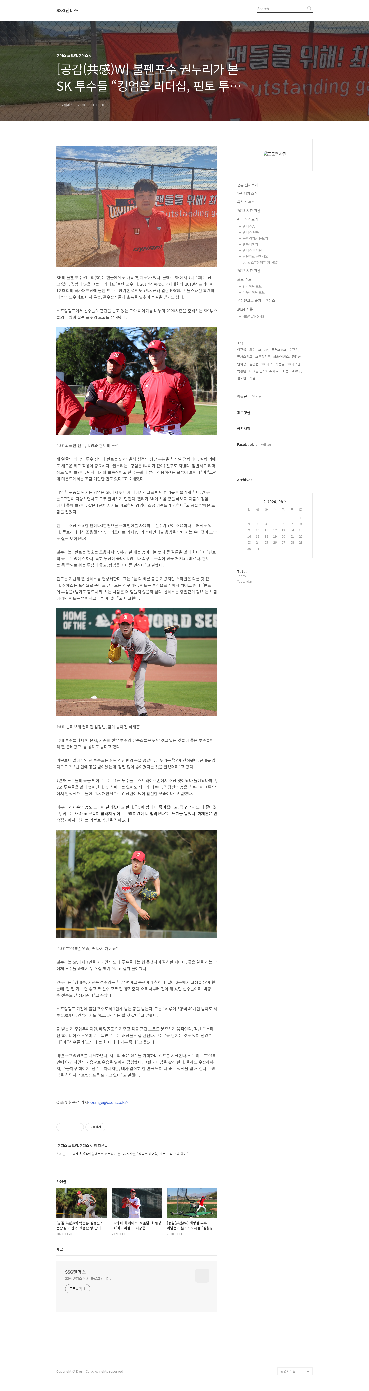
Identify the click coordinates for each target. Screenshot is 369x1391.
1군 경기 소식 (247, 193)
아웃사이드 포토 (254, 292)
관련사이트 (288, 1371)
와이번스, (255, 349)
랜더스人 (249, 226)
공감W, (297, 356)
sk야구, (296, 371)
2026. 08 (275, 501)
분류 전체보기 (247, 184)
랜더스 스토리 (247, 219)
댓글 (59, 1249)
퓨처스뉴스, (279, 349)
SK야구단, (294, 364)
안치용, (242, 364)
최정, (285, 371)
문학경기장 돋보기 (255, 238)
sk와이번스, (281, 356)
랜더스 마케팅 (252, 250)
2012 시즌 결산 (248, 270)
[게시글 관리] (78, 1127)
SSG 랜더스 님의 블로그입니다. (88, 1278)
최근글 (242, 396)
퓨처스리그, (245, 356)
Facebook (245, 444)
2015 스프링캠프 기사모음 (261, 262)
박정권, (280, 364)
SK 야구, (267, 364)
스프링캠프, (263, 356)
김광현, (254, 364)
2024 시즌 (245, 309)
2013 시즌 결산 (248, 210)
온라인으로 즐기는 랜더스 (256, 300)
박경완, (242, 371)
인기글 (257, 396)
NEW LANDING (253, 316)
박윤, (252, 378)
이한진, (294, 349)
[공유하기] (72, 1127)
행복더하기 (250, 244)
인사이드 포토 (252, 286)
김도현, (242, 378)
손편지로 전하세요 (255, 256)
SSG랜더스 (67, 10)
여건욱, (242, 349)
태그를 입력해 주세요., (264, 371)
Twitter (265, 444)
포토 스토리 (246, 279)
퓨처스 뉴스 (246, 201)
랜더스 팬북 (251, 232)
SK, (266, 349)
